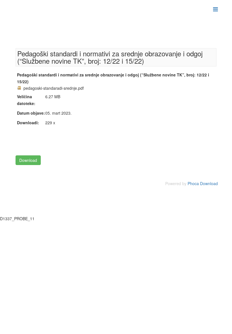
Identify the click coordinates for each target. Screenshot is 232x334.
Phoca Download (203, 183)
